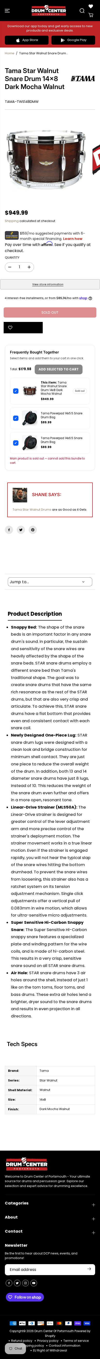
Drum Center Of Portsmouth (54, 1331)
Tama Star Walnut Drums (32, 510)
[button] (8, 10)
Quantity (12, 257)
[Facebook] (9, 530)
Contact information (64, 1345)
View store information (47, 284)
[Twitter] (21, 530)
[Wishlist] (90, 6)
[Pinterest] (33, 530)
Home (9, 53)
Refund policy (21, 1341)
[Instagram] (25, 1283)
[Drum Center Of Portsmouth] (49, 10)
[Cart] (90, 15)
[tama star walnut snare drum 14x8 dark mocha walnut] (45, 160)
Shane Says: (46, 494)
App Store (30, 40)
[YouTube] (34, 1283)
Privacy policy (47, 1341)
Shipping (12, 221)
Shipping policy (32, 1345)
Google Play (76, 40)
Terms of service (76, 1341)
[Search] (82, 10)
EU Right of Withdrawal (50, 1350)
